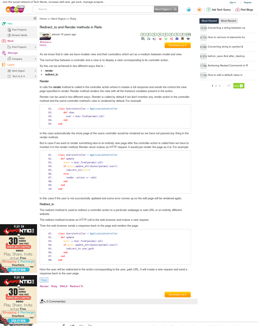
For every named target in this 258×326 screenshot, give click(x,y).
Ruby (157, 133)
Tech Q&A (150, 194)
